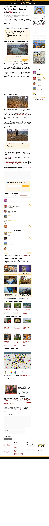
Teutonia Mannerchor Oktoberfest (12, 233)
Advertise (5, 446)
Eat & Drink (22, 3)
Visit (26, 3)
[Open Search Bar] (38, 3)
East (12, 11)
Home (4, 11)
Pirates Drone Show (10, 244)
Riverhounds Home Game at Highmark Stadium (14, 216)
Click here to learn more (25, 255)
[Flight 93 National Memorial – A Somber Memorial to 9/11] (27, 322)
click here (41, 99)
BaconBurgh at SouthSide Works (12, 227)
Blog (4, 445)
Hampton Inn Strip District (15, 35)
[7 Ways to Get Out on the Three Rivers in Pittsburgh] (27, 307)
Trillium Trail (21, 168)
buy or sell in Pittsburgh (41, 64)
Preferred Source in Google (8, 17)
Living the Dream (15, 399)
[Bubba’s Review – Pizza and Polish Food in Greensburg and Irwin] (17, 322)
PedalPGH (9, 221)
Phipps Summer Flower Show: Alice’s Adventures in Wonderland (16, 201)
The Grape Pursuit (23, 399)
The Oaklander (13, 284)
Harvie (14, 272)
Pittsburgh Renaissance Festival (12, 211)
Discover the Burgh (24, 2)
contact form (23, 295)
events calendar (23, 195)
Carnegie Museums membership (26, 272)
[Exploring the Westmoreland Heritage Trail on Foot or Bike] (17, 307)
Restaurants (8, 445)
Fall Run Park (28, 167)
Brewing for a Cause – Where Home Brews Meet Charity (18, 446)
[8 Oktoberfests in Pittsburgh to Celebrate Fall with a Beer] (27, 339)
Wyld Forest (28, 284)
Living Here (29, 3)
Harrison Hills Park (7, 157)
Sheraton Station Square (14, 33)
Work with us (28, 446)
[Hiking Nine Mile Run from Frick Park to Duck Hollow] (7, 307)
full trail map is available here (22, 114)
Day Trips (8, 446)
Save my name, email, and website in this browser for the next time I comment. (18, 436)
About (4, 444)
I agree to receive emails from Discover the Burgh (18, 61)
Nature (10, 11)
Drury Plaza (12, 32)
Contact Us (34, 3)
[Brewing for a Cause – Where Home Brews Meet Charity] (7, 339)
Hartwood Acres (7, 168)
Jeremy (10, 12)
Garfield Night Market (11, 239)
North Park (13, 168)
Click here (26, 298)
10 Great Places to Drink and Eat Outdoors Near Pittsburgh (18, 450)
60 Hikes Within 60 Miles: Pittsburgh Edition (13, 162)
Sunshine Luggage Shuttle (9, 295)
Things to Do (17, 3)
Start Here (12, 3)
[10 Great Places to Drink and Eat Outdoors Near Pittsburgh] (17, 339)
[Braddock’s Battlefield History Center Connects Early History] (7, 322)
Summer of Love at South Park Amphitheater (14, 206)
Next (42, 97)
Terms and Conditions (15, 14)
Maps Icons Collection (25, 375)
